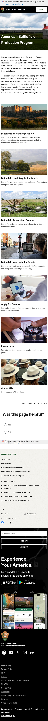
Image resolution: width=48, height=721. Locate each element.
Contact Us (31, 514)
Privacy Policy (7, 669)
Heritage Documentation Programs (15, 492)
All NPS (24, 547)
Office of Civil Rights (9, 703)
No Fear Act (6, 688)
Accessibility (6, 665)
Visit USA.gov (8, 715)
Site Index (5, 514)
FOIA (3, 673)
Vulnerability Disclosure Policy (13, 695)
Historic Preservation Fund (12, 468)
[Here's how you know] (24, 3)
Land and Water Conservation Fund (15, 472)
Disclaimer (5, 692)
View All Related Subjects (13, 476)
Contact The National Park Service (15, 680)
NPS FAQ (4, 684)
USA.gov (4, 699)
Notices (4, 677)
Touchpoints (18, 443)
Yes (9, 425)
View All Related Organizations (16, 500)
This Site (24, 541)
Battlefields (6, 464)
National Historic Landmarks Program (16, 496)
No (9, 432)
